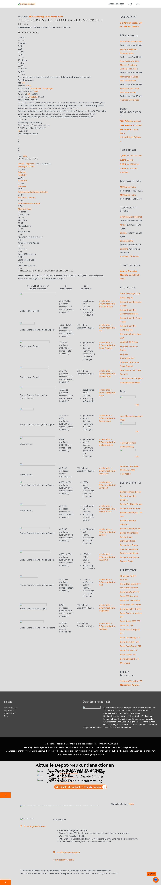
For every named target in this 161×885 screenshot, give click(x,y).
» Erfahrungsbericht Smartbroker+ (107, 509)
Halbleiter (33, 97)
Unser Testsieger (116, 3)
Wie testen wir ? (11, 707)
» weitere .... (125, 172)
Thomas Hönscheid (111, 710)
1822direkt (131, 125)
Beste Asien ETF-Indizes (130, 604)
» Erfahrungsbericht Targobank (107, 608)
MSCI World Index (128, 187)
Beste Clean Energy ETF (130, 646)
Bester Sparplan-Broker (130, 492)
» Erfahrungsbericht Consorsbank (107, 418)
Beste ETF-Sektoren (129, 596)
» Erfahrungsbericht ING (107, 328)
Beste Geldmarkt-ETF (129, 659)
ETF (23, 83)
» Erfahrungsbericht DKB (107, 582)
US (29, 94)
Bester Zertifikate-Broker (131, 504)
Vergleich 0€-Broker (129, 342)
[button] (80, 787)
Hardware (22, 180)
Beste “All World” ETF (129, 592)
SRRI (25, 156)
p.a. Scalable (128, 168)
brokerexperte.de (85, 743)
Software (22, 186)
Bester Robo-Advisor (129, 545)
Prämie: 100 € (58, 774)
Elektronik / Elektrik (26, 197)
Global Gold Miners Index (131, 41)
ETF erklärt (125, 663)
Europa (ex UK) (126, 241)
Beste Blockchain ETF (129, 642)
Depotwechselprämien (130, 382)
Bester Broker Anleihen (130, 508)
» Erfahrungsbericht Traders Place (107, 374)
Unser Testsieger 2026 (130, 293)
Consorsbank (69, 772)
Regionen (30, 163)
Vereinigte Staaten (26, 166)
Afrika (122, 225)
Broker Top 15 (126, 297)
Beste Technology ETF (130, 637)
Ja (19, 131)
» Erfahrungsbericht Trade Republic (107, 345)
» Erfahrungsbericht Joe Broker (107, 471)
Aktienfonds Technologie (42, 88)
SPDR (28, 85)
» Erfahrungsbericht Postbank (107, 626)
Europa (123, 233)
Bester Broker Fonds (129, 533)
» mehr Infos (104, 301)
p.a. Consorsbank (131, 155)
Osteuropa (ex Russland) (131, 217)
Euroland (124, 249)
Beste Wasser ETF (128, 654)
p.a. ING (126, 160)
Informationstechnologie (29, 203)
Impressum (9, 710)
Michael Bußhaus (143, 707)
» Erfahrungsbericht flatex (107, 393)
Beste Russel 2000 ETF (130, 621)
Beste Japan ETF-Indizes (130, 609)
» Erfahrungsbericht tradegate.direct (107, 442)
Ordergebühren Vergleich (131, 378)
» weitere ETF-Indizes (129, 100)
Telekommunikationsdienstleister (33, 192)
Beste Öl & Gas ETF (128, 650)
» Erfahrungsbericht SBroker (107, 532)
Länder (21, 163)
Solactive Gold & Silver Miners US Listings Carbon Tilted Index (129, 65)
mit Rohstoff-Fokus (130, 275)
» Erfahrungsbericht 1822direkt (107, 557)
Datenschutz (9, 713)
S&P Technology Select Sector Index (46, 16)
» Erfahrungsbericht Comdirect (107, 485)
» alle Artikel (125, 474)
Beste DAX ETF (126, 625)
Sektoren (22, 172)
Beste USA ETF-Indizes (130, 600)
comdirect (130, 121)
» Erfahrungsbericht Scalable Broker (107, 304)
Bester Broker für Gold (130, 528)
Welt (36, 91)
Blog (130, 3)
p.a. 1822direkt (129, 164)
